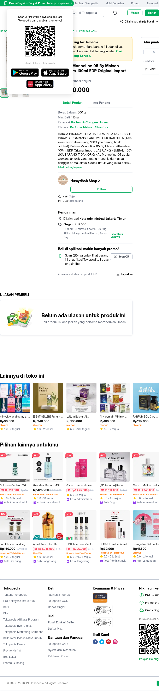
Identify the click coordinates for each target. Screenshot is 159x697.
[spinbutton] (154, 52)
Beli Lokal (9, 656)
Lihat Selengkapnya (70, 167)
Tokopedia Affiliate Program (21, 619)
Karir (6, 607)
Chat (152, 68)
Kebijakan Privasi (58, 656)
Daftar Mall (55, 628)
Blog (6, 613)
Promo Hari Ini (12, 650)
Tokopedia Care (58, 644)
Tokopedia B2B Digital (17, 625)
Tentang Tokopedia (86, 3)
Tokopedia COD (58, 601)
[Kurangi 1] (146, 51)
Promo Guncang (13, 663)
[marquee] (95, 49)
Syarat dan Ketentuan (62, 650)
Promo (135, 3)
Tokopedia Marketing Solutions (23, 632)
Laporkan (126, 274)
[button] (139, 22)
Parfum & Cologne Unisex (95, 30)
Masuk (135, 12)
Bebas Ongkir (56, 607)
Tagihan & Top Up (59, 594)
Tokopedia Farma (14, 644)
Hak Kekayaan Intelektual (19, 601)
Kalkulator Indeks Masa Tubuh (22, 638)
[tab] (73, 102)
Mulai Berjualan (115, 3)
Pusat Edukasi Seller (61, 622)
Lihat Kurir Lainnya (117, 236)
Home (3, 30)
